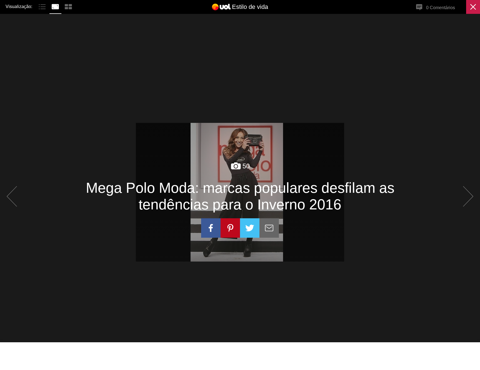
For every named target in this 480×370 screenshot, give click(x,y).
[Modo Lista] (42, 6)
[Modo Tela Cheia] (55, 6)
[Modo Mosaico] (68, 6)
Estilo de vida (250, 6)
